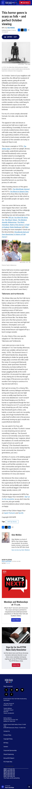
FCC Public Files (8, 761)
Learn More (16, 620)
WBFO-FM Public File (9, 773)
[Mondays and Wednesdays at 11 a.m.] (16, 584)
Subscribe (16, 665)
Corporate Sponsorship (10, 750)
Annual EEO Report (9, 758)
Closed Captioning (9, 754)
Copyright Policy (8, 739)
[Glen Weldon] (6, 537)
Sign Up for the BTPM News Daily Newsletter (16, 648)
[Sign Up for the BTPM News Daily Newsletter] (16, 635)
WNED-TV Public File (9, 769)
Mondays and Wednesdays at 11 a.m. (16, 603)
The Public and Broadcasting (12, 778)
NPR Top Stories (12, 521)
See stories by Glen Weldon (21, 550)
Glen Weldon (11, 28)
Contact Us (7, 731)
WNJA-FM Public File (9, 772)
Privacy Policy (7, 735)
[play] (3, 787)
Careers (6, 746)
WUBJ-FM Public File (9, 776)
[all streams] (29, 787)
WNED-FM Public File (9, 770)
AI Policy (6, 742)
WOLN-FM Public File (9, 775)
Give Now (25, 2)
